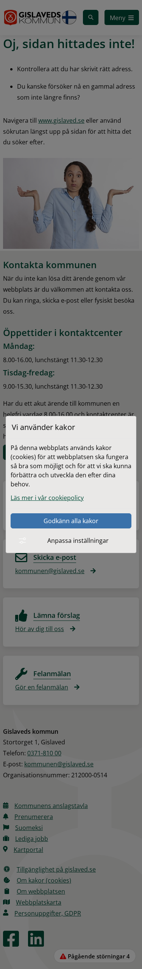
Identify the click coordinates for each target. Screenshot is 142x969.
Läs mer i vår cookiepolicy (47, 498)
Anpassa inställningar (78, 540)
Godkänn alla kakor (71, 521)
